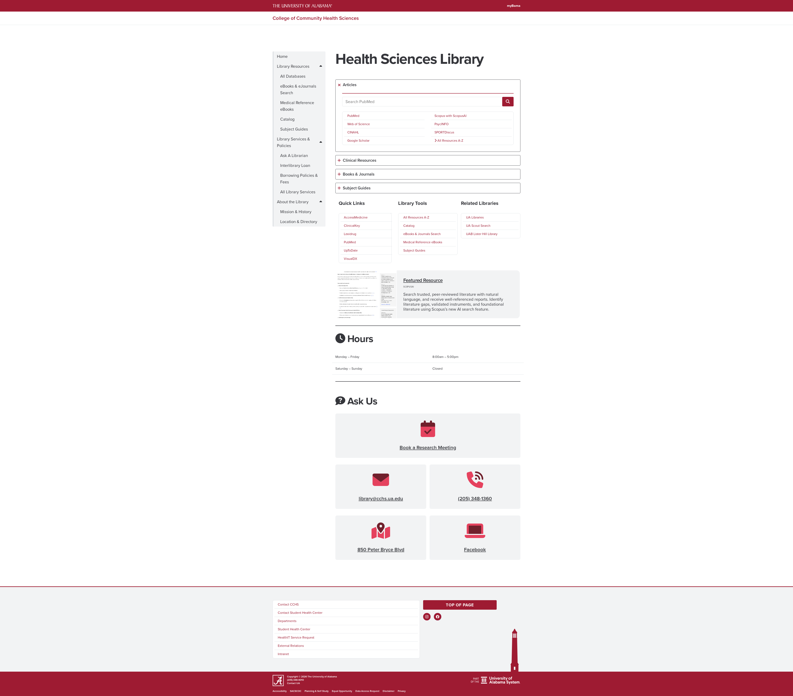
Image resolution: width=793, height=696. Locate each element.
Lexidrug (350, 234)
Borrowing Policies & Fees (299, 178)
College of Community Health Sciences (316, 18)
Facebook (475, 549)
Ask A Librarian (294, 155)
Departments (287, 621)
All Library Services (297, 192)
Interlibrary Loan (295, 165)
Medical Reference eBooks (297, 106)
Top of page (460, 605)
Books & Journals (358, 174)
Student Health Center (294, 629)
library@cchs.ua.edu (381, 498)
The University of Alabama (322, 676)
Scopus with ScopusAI (450, 115)
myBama (513, 5)
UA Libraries (475, 217)
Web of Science (358, 124)
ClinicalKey (352, 225)
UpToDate (351, 250)
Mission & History (295, 212)
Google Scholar (358, 140)
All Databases (292, 76)
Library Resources (293, 66)
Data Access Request (367, 691)
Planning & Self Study (317, 691)
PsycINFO (441, 124)
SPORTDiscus (444, 132)
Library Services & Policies (293, 142)
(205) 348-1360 (475, 498)
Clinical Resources (359, 160)
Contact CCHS (288, 604)
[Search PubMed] (508, 101)
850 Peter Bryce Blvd (380, 549)
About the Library (293, 202)
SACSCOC (295, 691)
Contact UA (293, 683)
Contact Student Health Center (300, 612)
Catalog (287, 119)
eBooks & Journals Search (422, 234)
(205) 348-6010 (295, 680)
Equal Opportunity (342, 691)
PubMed (353, 115)
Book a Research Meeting (428, 447)
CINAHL (353, 132)
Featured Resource (423, 280)
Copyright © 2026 (297, 676)
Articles (349, 85)
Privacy (402, 691)
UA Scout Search (478, 225)
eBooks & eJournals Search (298, 89)
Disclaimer (388, 691)
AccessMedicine (356, 217)
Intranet (283, 654)
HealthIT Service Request (296, 637)
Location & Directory (298, 222)
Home (282, 56)
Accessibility (280, 691)
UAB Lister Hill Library (481, 234)
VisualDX (350, 258)
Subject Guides (294, 129)
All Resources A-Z (450, 140)
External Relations (291, 645)
